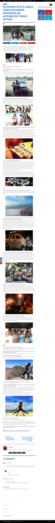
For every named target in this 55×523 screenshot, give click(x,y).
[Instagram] (46, 1)
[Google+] (44, 1)
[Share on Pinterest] (34, 23)
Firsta (8, 470)
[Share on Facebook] (30, 23)
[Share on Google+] (33, 23)
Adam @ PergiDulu (8, 462)
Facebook (15, 452)
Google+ (29, 450)
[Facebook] (43, 1)
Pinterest (24, 452)
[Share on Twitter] (31, 23)
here (29, 259)
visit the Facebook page (21, 424)
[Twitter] (49, 1)
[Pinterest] (48, 1)
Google (20, 452)
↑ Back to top (50, 521)
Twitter (11, 452)
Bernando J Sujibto (8, 478)
